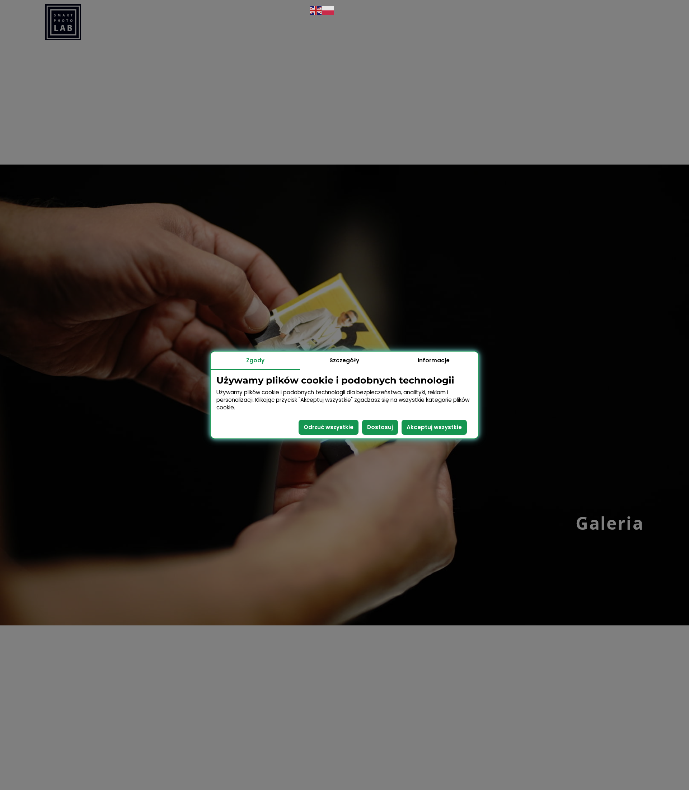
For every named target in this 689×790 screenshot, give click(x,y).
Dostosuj (380, 427)
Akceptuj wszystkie (434, 427)
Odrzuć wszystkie (328, 427)
